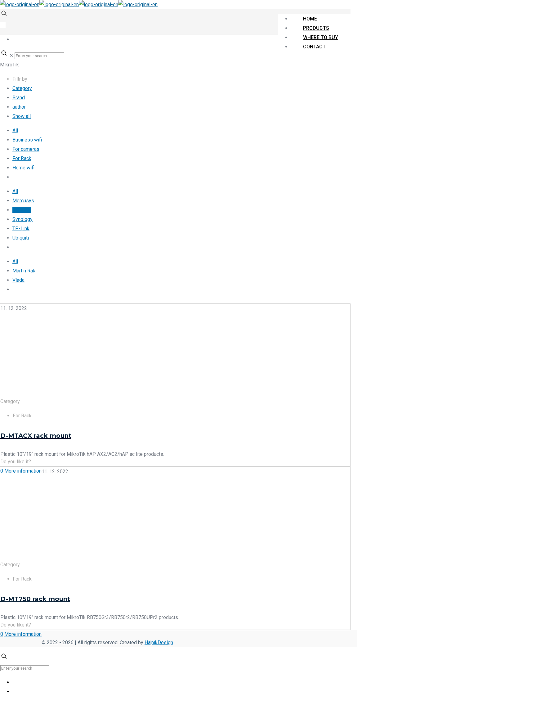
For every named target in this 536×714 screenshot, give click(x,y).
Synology (22, 219)
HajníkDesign (159, 642)
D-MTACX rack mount (35, 435)
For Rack (21, 158)
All (15, 130)
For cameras (25, 149)
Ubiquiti (20, 238)
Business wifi (27, 140)
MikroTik (21, 210)
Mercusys (23, 201)
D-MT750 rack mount (35, 599)
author (19, 107)
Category (22, 88)
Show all (21, 116)
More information (23, 471)
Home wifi (23, 168)
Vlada (18, 280)
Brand (18, 98)
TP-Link (20, 228)
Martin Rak (23, 271)
